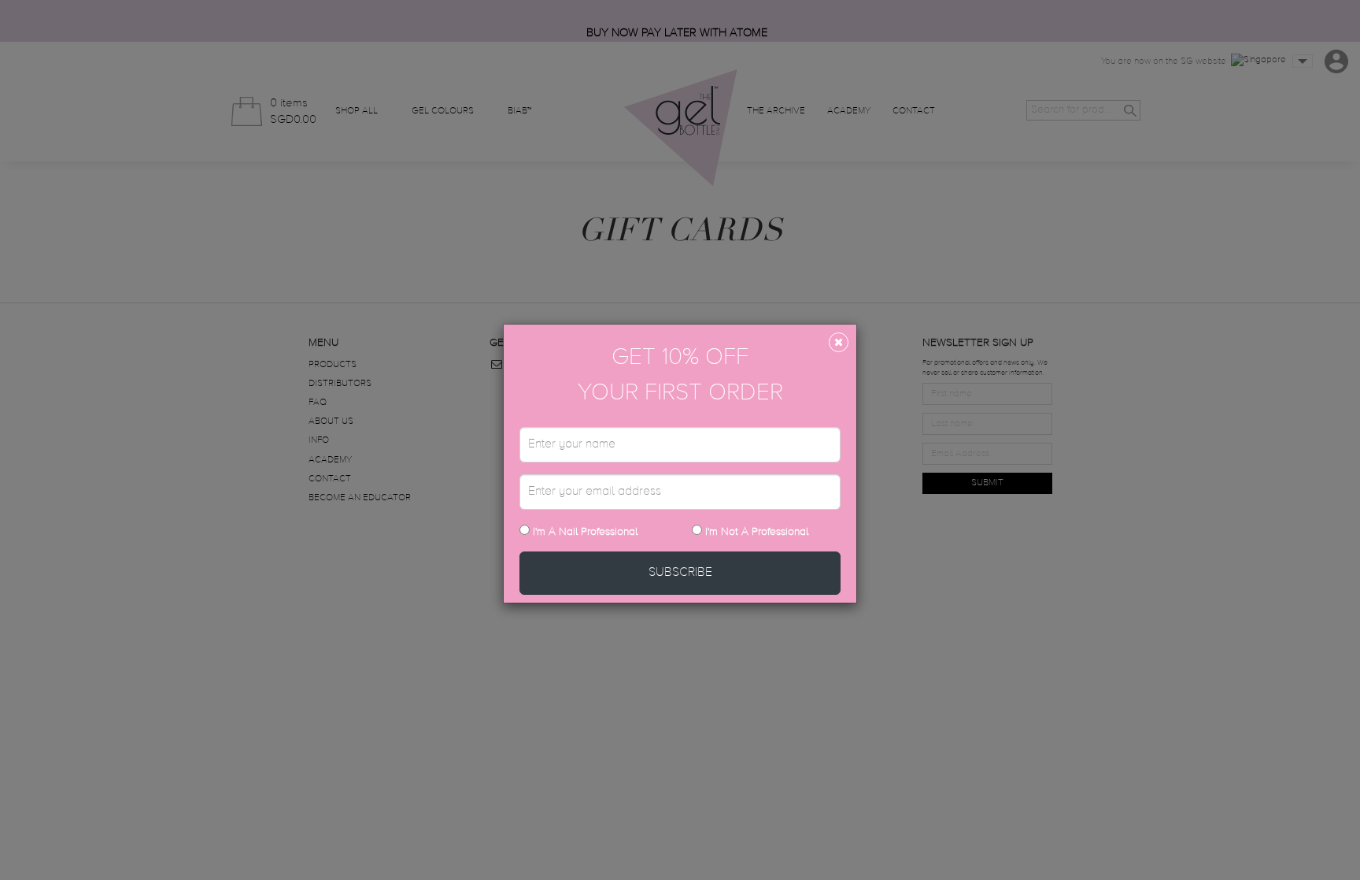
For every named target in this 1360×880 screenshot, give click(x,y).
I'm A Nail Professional (584, 531)
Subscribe (680, 572)
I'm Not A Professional (756, 531)
